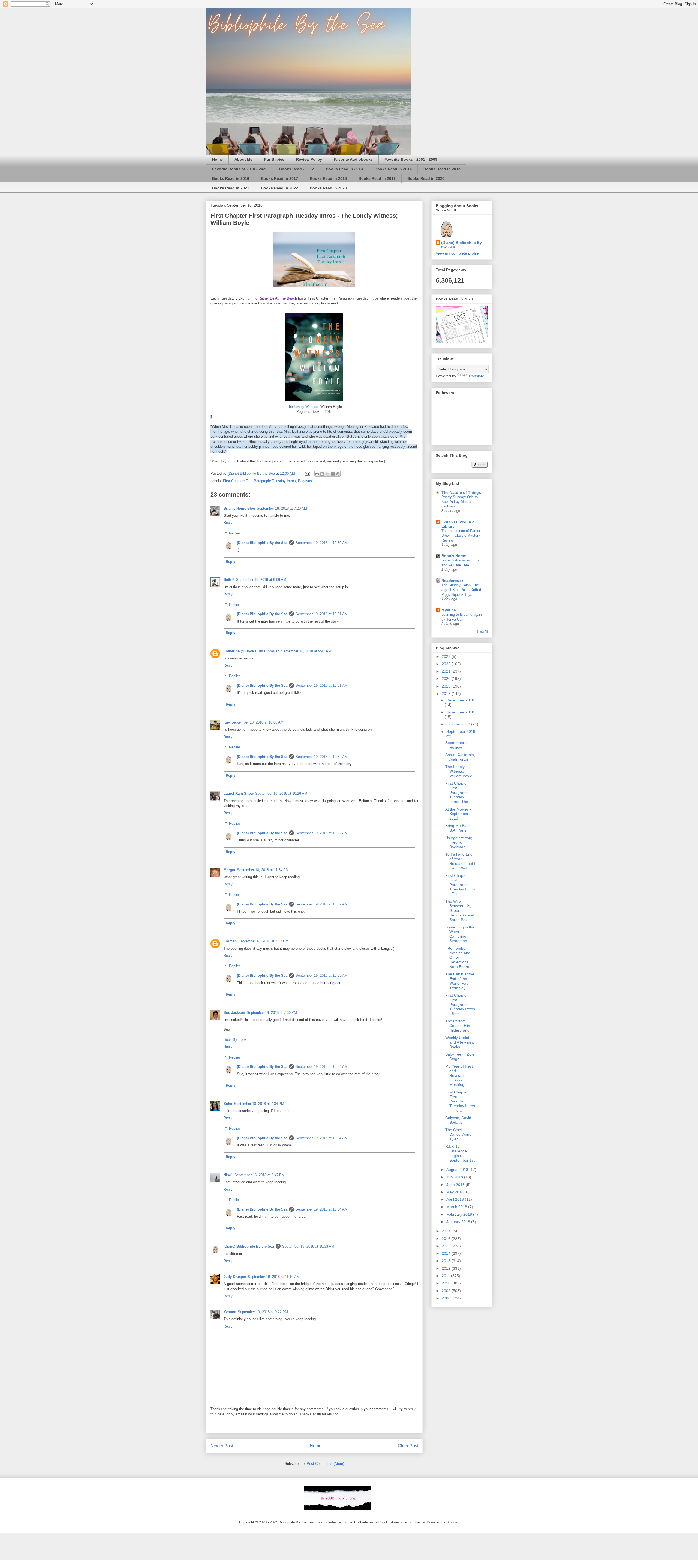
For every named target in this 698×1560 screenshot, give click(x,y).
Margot (229, 870)
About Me (243, 159)
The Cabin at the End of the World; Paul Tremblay (459, 981)
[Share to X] (327, 474)
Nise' (228, 1175)
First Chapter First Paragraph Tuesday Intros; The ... (459, 792)
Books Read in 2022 (279, 188)
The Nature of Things (461, 492)
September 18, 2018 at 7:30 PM (272, 1013)
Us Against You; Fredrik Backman (458, 842)
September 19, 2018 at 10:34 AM (322, 1067)
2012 (447, 1268)
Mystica (448, 610)
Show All (482, 631)
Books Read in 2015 (442, 169)
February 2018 (459, 1214)
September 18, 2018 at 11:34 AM (263, 870)
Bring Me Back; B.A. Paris (458, 827)
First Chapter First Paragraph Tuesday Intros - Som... (460, 1004)
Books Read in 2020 (425, 178)
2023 (447, 656)
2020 (447, 678)
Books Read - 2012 (296, 169)
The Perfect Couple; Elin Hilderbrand (457, 1025)
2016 (447, 1238)
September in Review (456, 744)
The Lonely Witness (302, 407)
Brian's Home (453, 556)
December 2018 (460, 700)
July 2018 (455, 1177)
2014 (447, 1253)
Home (217, 159)
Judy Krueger (235, 1277)
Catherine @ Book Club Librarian (251, 651)
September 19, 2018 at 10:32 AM (322, 757)
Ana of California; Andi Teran (460, 756)
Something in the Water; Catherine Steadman (459, 934)
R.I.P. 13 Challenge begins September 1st (460, 1153)
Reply (228, 523)
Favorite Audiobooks (353, 159)
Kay (227, 722)
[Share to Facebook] (332, 474)
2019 (447, 686)
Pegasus (305, 481)
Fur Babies (274, 159)
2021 (447, 671)
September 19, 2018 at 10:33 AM (322, 975)
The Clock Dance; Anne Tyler (458, 1134)
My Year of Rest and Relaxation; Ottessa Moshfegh (459, 1075)
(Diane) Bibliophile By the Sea (262, 543)
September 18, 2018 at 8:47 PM (259, 1175)
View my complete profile (457, 253)
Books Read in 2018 (328, 178)
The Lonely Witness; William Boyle (458, 771)
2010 (447, 1283)
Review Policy (309, 159)
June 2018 (456, 1184)
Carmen (230, 941)
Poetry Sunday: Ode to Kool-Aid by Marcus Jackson (459, 502)
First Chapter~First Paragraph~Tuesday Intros (259, 481)
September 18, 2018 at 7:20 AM (282, 508)
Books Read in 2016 (230, 178)
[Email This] (317, 474)
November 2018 (460, 712)
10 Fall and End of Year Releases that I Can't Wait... (460, 861)
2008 (447, 1298)
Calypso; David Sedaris (458, 1120)
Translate (476, 376)
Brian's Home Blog (239, 508)
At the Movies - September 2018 (458, 814)
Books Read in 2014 (393, 169)
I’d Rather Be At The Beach (275, 298)
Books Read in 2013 (344, 169)
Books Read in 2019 (377, 178)
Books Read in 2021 (230, 188)
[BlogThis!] (322, 474)
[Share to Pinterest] (338, 474)
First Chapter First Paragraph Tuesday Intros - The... (460, 884)
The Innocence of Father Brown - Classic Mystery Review (460, 535)
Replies (235, 533)
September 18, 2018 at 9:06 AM (261, 580)
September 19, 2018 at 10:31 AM (322, 614)
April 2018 (455, 1199)
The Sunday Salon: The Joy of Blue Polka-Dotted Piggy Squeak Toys (461, 590)
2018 (447, 693)
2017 (447, 1231)
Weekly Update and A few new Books (459, 1042)
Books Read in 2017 (279, 178)
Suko (228, 1104)
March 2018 (457, 1207)
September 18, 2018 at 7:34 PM (259, 1104)
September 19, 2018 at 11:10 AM (274, 1277)
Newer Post (221, 1446)
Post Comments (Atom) (325, 1464)
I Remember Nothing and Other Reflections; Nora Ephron (458, 957)
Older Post (408, 1446)
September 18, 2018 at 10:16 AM (281, 793)
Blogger (452, 1522)
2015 (447, 1246)
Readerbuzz (452, 580)
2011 (446, 1276)
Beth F (229, 580)
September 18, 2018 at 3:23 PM (263, 941)
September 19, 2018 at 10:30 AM (322, 543)
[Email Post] (307, 473)
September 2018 (460, 731)
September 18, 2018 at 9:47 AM (306, 651)
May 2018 (455, 1192)
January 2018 (458, 1222)
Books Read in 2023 (328, 188)
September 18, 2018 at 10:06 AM (257, 722)
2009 (447, 1291)
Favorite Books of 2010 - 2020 (239, 169)
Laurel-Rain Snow (239, 793)
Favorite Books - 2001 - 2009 (410, 159)
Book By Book (235, 1040)
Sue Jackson (234, 1013)
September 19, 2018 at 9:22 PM (263, 1312)
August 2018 (457, 1169)
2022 (447, 664)
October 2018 (458, 724)
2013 (447, 1261)
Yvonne (230, 1312)
